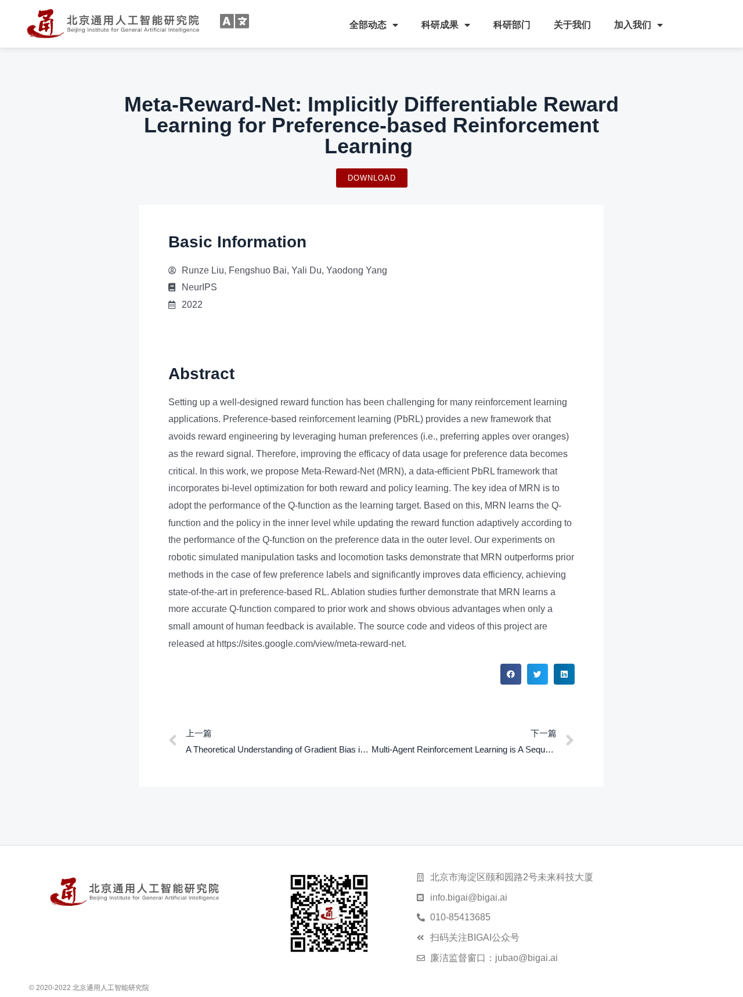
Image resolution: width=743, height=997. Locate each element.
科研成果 (440, 25)
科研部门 (512, 25)
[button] (510, 674)
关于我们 (572, 25)
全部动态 (368, 25)
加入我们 (632, 25)
